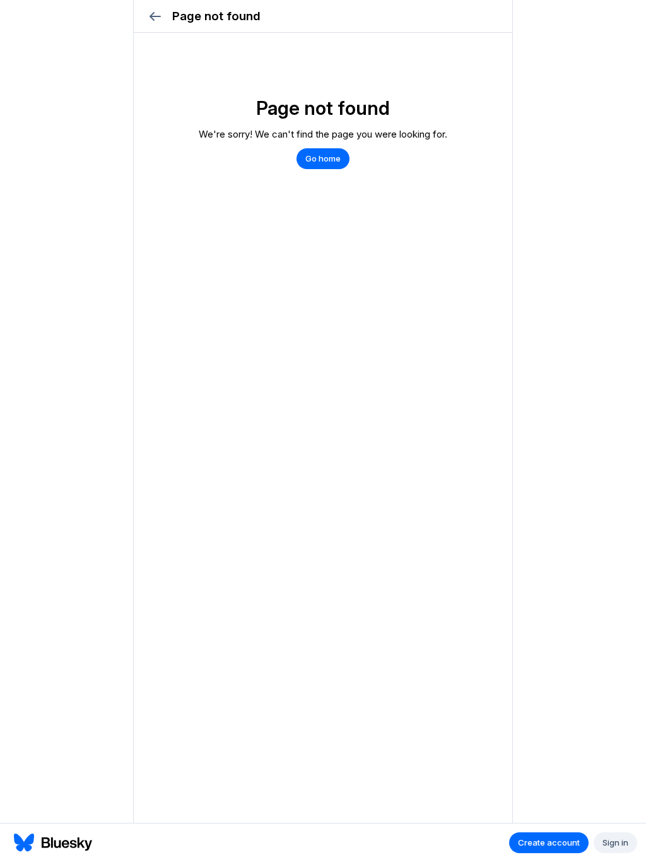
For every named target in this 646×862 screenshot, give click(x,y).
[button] (154, 16)
